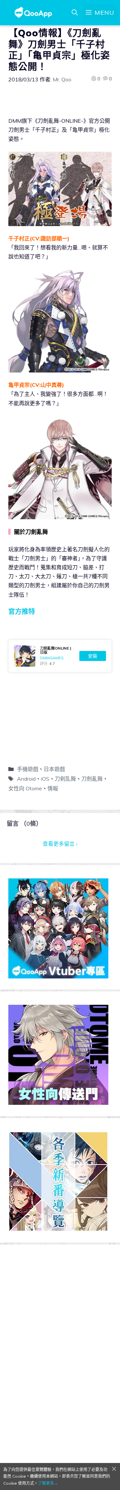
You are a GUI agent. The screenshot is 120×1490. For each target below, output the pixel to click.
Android (26, 778)
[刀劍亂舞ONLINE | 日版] (60, 656)
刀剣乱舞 (65, 778)
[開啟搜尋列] (75, 12)
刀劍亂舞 (92, 778)
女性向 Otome (25, 788)
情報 (52, 788)
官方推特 (21, 611)
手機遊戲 (27, 769)
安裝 (92, 656)
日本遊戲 (54, 769)
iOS (45, 778)
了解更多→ (48, 1483)
